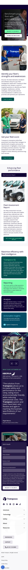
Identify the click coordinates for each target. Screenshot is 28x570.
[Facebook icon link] (4, 504)
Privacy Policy (4, 560)
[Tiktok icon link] (20, 504)
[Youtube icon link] (17, 504)
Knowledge (8, 537)
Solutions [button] (6, 510)
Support (7, 542)
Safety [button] (5, 519)
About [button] (5, 523)
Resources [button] (6, 528)
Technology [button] (7, 514)
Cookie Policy (4, 563)
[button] (12, 363)
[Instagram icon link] (13, 504)
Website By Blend (5, 568)
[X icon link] (7, 504)
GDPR (2, 556)
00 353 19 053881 (11, 547)
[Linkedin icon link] (10, 504)
